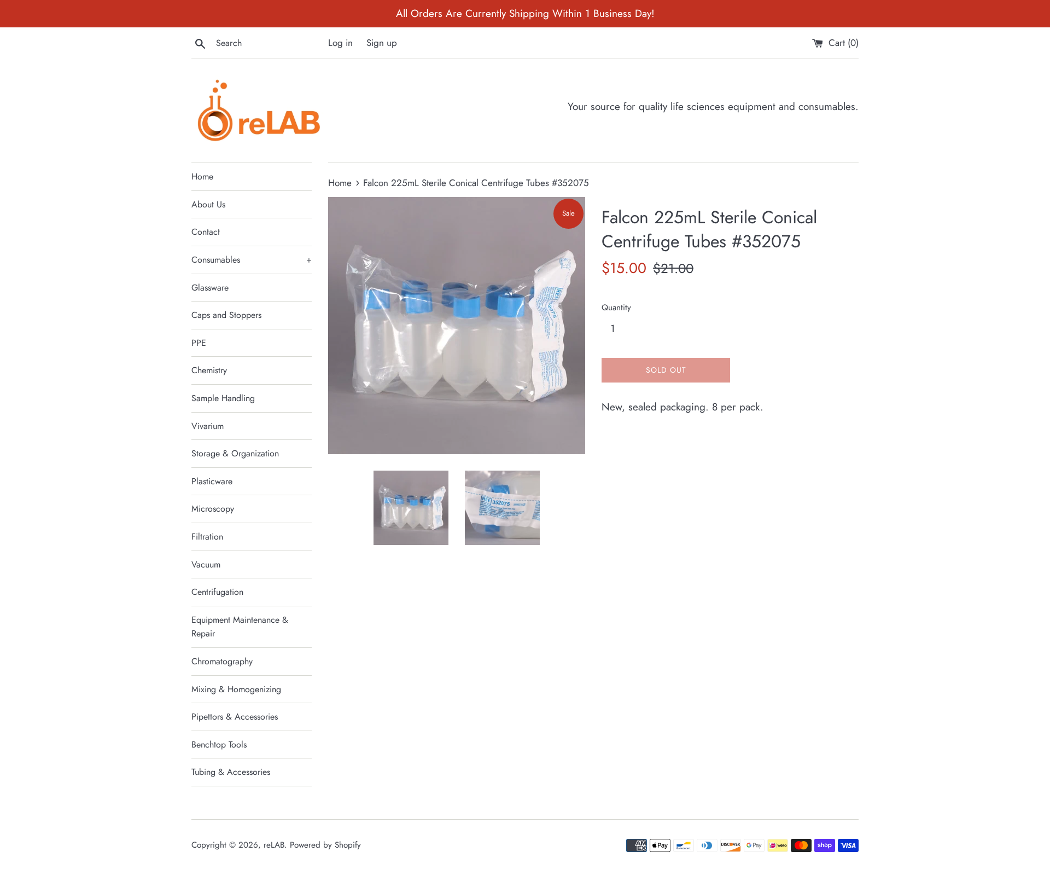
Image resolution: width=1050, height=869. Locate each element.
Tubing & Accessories (230, 772)
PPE (198, 343)
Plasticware (211, 481)
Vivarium (207, 426)
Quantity (616, 308)
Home (202, 176)
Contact (205, 231)
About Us (208, 204)
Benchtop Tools (219, 744)
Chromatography (222, 661)
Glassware (210, 287)
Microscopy (212, 508)
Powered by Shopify (325, 845)
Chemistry (209, 370)
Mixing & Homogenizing (236, 689)
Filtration (207, 536)
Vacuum (205, 564)
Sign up (381, 42)
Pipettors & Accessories (234, 716)
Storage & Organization (235, 453)
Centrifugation (217, 592)
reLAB (274, 845)
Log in (340, 42)
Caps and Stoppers (226, 315)
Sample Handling (223, 398)
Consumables (251, 259)
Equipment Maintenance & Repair (239, 626)
